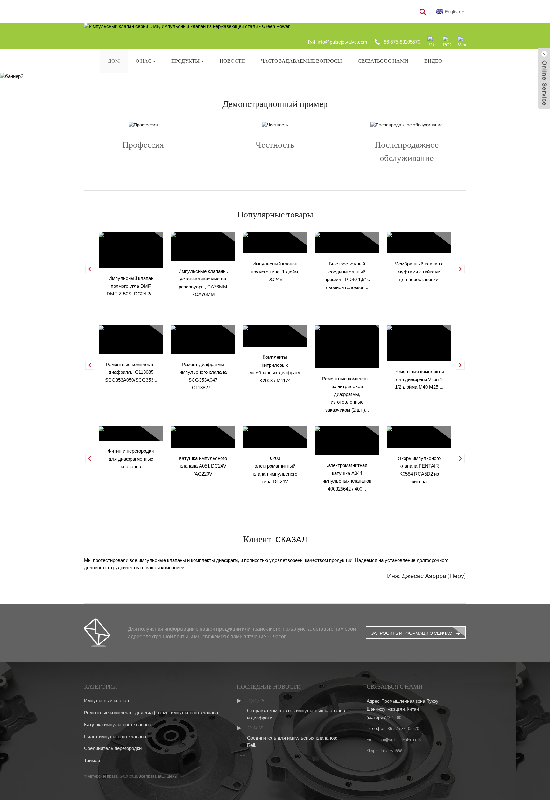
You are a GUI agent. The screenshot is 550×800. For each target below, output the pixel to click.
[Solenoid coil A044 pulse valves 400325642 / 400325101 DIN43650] (347, 440)
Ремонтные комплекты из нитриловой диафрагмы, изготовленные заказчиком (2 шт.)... (347, 394)
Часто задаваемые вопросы (301, 61)
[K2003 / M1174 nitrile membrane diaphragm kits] (275, 335)
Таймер (92, 760)
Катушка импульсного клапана (117, 724)
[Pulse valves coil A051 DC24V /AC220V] (203, 436)
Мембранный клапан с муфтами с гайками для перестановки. (419, 271)
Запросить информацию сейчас (411, 633)
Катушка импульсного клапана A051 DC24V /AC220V (203, 466)
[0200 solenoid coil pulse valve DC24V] (275, 436)
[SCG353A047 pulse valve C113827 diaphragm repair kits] (203, 339)
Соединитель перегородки (113, 748)
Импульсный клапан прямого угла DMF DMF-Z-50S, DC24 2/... (131, 285)
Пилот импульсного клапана (115, 736)
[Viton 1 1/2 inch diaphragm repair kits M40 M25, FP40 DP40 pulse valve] (419, 342)
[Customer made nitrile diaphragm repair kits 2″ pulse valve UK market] (347, 346)
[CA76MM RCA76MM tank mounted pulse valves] (203, 246)
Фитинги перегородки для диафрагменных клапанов (131, 458)
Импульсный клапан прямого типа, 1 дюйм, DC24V (275, 271)
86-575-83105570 (402, 42)
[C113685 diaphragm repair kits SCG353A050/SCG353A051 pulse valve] (131, 339)
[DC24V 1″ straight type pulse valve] (275, 242)
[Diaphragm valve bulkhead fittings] (131, 433)
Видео (433, 61)
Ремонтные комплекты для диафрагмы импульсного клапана (151, 712)
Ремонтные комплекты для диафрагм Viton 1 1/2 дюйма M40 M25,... (419, 379)
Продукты (185, 61)
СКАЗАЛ (289, 539)
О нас (143, 61)
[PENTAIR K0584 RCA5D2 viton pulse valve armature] (419, 436)
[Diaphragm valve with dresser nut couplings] (419, 242)
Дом (114, 61)
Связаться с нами (383, 61)
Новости (232, 61)
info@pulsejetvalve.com (342, 42)
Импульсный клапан (106, 700)
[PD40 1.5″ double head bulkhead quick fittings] (347, 242)
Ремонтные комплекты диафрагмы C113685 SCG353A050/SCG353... (131, 372)
